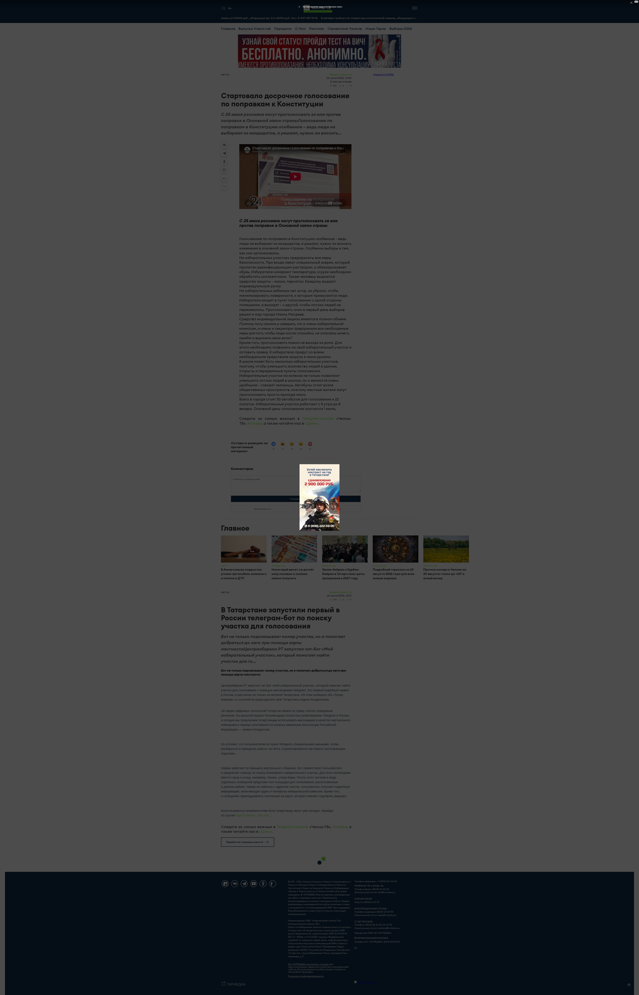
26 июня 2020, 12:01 (339, 595)
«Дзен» (311, 423)
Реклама (316, 28)
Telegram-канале (318, 418)
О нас (300, 28)
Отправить (296, 499)
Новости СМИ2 (383, 74)
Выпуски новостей (254, 28)
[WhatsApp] (224, 169)
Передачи (283, 28)
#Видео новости (340, 74)
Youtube (254, 423)
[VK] (234, 883)
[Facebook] (272, 883)
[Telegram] (224, 153)
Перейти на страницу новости (244, 842)
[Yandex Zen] (225, 883)
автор (225, 74)
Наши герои (375, 28)
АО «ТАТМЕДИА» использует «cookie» (308, 964)
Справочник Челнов (344, 28)
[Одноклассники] (224, 161)
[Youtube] (253, 883)
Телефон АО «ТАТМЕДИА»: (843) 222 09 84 (377, 942)
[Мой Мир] (224, 178)
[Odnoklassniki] (263, 883)
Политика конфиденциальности (306, 976)
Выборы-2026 (400, 28)
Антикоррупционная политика (371, 937)
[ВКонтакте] (224, 144)
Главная (228, 28)
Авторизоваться (262, 508)
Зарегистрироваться (329, 508)
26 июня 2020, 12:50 (338, 78)
